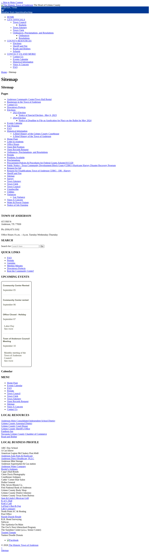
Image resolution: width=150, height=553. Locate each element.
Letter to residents (15, 141)
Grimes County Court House (14, 426)
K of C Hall (6, 501)
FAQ (15, 67)
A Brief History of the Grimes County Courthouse (36, 133)
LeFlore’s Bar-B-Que (11, 506)
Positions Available (16, 157)
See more (8, 329)
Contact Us (18, 56)
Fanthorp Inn (7, 431)
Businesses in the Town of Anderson (24, 102)
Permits (10, 155)
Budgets (22, 25)
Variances (11, 194)
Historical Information (23, 62)
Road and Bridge (9, 436)
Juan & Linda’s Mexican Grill (15, 498)
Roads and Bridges (21, 48)
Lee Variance (19, 197)
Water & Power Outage (18, 202)
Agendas (11, 263)
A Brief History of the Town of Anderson (32, 136)
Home (4, 72)
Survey (10, 178)
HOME (10, 17)
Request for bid (14, 168)
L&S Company (8, 508)
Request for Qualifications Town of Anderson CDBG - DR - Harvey (39, 170)
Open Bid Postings (15, 147)
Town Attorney (20, 27)
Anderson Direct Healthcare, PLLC (17, 458)
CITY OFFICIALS (16, 19)
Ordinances (24, 35)
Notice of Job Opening (17, 205)
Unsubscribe (13, 189)
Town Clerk (18, 30)
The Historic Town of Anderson (23, 545)
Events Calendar (20, 59)
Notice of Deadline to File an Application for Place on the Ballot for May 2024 (55, 120)
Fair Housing (13, 126)
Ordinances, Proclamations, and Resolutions (33, 33)
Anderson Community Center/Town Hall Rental (29, 99)
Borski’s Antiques (9, 469)
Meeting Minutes (15, 265)
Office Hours (13, 144)
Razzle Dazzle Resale (11, 516)
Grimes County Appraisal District (16, 423)
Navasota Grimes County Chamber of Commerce (24, 434)
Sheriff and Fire (20, 46)
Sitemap (11, 176)
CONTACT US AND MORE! (21, 54)
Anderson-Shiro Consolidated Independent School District (28, 421)
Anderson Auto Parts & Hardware (17, 456)
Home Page (12, 139)
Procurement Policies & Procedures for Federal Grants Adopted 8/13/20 (40, 163)
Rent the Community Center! (20, 271)
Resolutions (24, 38)
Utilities (10, 192)
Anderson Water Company (13, 466)
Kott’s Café (6, 503)
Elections (17, 43)
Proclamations (13, 160)
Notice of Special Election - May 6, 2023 (38, 115)
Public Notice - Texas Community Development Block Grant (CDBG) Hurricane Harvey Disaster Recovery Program (61, 165)
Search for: (6, 246)
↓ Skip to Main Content (12, 2)
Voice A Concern (21, 64)
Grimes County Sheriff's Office (15, 428)
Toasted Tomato (8, 532)
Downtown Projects (16, 107)
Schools (16, 51)
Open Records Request (17, 149)
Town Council (19, 22)
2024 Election (19, 118)
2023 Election (19, 112)
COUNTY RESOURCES (19, 41)
